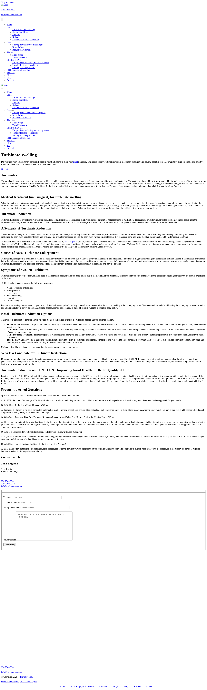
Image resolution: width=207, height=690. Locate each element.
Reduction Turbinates (21, 50)
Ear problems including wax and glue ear (30, 62)
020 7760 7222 (8, 483)
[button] (103, 395)
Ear (8, 27)
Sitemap (137, 686)
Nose (9, 42)
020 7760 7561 (8, 481)
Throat (10, 52)
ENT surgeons (70, 241)
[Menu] (2, 19)
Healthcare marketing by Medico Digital (19, 681)
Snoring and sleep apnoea (23, 67)
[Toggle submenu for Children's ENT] (22, 128)
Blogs (9, 75)
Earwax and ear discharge (23, 29)
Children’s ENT (14, 60)
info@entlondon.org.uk (11, 486)
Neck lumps (17, 55)
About (9, 24)
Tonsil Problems (19, 57)
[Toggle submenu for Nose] (12, 110)
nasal (75, 162)
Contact (10, 80)
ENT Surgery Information (18, 70)
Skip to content (8, 2)
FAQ (9, 77)
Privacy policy (26, 677)
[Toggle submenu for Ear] (11, 95)
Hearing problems (20, 32)
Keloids (15, 37)
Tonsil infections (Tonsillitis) (25, 65)
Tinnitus (16, 34)
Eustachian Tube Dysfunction (25, 39)
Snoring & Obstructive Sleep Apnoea (28, 45)
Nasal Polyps (18, 47)
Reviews (11, 72)
